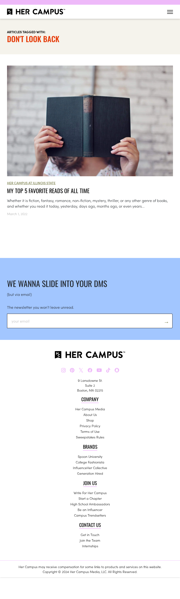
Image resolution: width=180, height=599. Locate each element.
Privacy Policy (90, 425)
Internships (90, 546)
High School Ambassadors (90, 504)
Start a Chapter (90, 498)
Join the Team (90, 540)
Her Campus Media (90, 409)
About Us (90, 414)
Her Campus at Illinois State (31, 183)
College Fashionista (90, 462)
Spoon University (90, 456)
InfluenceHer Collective (90, 467)
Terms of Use (90, 431)
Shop (90, 420)
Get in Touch (90, 534)
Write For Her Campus (90, 492)
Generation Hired (90, 473)
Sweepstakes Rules (90, 437)
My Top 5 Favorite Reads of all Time (48, 190)
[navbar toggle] (170, 12)
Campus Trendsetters (90, 515)
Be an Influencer (90, 509)
